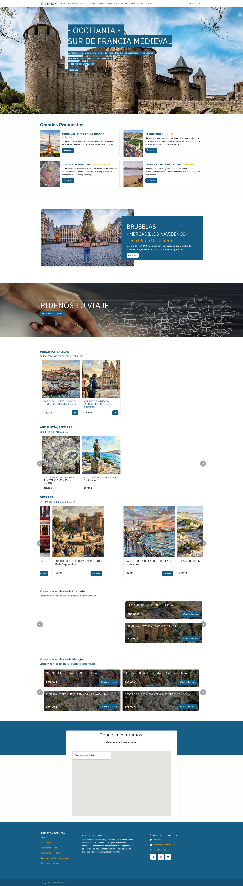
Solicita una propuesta (53, 313)
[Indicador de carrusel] (117, 108)
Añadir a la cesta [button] (109, 614)
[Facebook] (153, 857)
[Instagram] (161, 857)
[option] (121, 389)
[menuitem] (63, 3)
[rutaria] (168, 857)
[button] (75, 412)
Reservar (73, 70)
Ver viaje (86, 573)
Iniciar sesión (194, 3)
